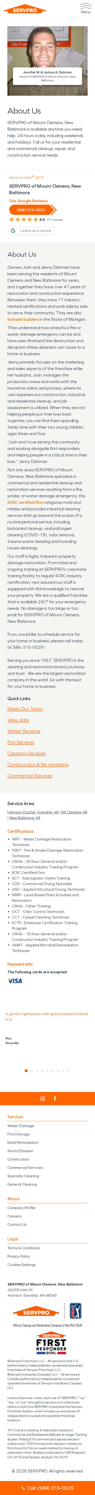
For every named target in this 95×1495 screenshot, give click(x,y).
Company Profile (21, 1208)
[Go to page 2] (31, 1070)
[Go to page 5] (47, 1070)
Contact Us (16, 1224)
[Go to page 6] (53, 1070)
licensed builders (23, 319)
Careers (14, 1216)
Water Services (23, 731)
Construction (18, 1159)
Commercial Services (29, 776)
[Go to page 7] (58, 1070)
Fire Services (20, 742)
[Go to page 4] (42, 1070)
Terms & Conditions (23, 1248)
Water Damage (20, 1126)
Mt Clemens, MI (74, 812)
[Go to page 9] (68, 1070)
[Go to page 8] (63, 1070)
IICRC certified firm (25, 502)
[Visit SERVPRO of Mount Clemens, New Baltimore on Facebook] (55, 1098)
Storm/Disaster (20, 1151)
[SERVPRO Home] (25, 9)
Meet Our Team (25, 709)
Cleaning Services (26, 753)
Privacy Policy (18, 1256)
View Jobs (18, 720)
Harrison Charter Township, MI (32, 812)
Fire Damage (18, 1134)
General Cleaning (22, 1184)
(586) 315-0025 (31, 210)
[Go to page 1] (26, 1070)
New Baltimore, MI (24, 818)
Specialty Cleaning (23, 1176)
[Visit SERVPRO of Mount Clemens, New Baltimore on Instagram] (42, 1098)
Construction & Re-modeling (38, 764)
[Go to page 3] (37, 1070)
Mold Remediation (23, 1142)
